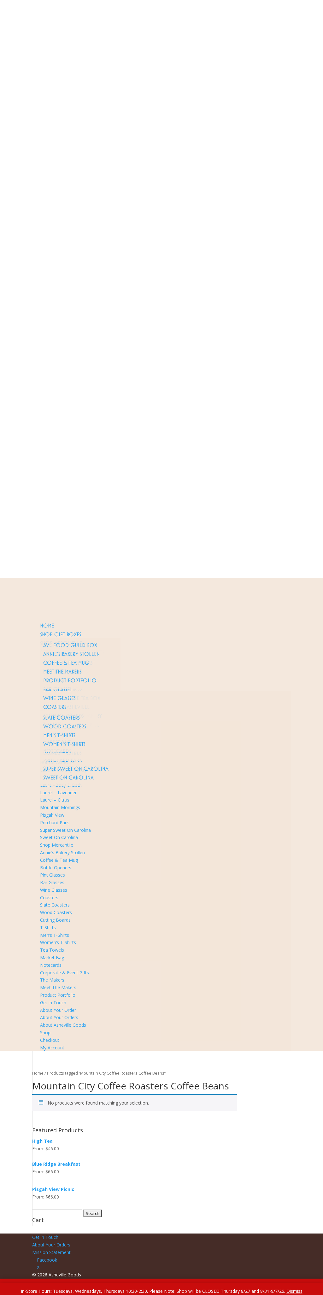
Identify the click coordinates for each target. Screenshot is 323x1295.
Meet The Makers (62, 671)
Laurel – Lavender (58, 793)
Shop (37, 551)
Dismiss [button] (294, 1291)
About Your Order (58, 1010)
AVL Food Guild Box (70, 645)
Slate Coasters (61, 717)
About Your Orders (51, 537)
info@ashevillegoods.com (88, 529)
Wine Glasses (59, 698)
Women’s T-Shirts (64, 744)
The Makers (52, 980)
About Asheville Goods (55, 544)
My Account (44, 566)
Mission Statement (51, 1252)
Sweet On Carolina (68, 777)
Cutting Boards (55, 920)
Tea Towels (52, 950)
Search (282, 529)
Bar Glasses (57, 689)
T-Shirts (48, 927)
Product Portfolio (70, 680)
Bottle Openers (55, 868)
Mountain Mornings (60, 807)
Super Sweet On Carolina (76, 769)
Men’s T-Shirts (59, 735)
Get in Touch (53, 1003)
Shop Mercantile (56, 845)
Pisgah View (52, 815)
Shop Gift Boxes (60, 634)
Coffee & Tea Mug (66, 663)
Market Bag (52, 957)
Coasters (54, 707)
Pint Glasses (52, 875)
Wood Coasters (64, 726)
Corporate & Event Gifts (64, 973)
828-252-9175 (46, 529)
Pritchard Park (54, 822)
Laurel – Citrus (54, 800)
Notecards (51, 965)
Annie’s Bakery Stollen (71, 654)
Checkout (41, 559)
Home (47, 625)
